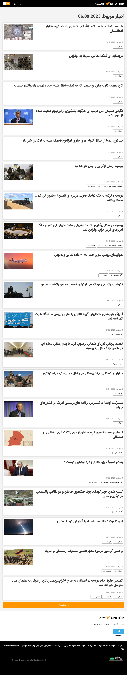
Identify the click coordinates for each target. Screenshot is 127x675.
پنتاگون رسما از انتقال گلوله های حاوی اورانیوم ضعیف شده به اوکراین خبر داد (72, 141)
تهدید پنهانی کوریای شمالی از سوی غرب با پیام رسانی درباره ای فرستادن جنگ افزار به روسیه (82, 346)
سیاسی (108, 571)
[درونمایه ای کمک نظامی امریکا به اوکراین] (18, 62)
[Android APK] (116, 659)
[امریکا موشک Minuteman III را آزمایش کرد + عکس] (18, 527)
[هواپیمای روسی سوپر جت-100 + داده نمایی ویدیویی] (18, 261)
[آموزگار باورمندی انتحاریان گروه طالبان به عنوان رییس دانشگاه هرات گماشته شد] (18, 320)
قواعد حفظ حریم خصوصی (74, 645)
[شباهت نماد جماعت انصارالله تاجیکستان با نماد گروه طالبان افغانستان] (18, 32)
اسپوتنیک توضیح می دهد (113, 482)
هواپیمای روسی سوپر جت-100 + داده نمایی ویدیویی (88, 255)
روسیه (109, 596)
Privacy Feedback (11, 646)
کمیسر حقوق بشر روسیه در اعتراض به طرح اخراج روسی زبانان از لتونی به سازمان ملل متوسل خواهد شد (67, 583)
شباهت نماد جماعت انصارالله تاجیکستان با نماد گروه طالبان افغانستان (84, 29)
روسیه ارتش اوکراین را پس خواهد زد (99, 166)
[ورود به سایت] (21, 3)
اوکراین (94, 482)
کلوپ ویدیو (118, 275)
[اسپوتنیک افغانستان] (116, 6)
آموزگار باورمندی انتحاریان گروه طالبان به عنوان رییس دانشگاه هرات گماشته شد (79, 317)
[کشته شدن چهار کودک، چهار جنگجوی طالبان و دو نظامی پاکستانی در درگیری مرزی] (18, 498)
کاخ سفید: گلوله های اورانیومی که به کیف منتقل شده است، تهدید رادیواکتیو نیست (68, 85)
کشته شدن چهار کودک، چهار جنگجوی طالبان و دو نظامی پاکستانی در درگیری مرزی (79, 494)
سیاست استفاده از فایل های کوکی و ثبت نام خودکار (41, 645)
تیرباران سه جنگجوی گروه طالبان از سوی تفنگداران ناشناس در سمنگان (83, 435)
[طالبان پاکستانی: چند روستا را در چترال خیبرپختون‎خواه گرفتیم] (18, 379)
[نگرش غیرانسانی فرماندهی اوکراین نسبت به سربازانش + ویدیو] (18, 290)
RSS (122, 649)
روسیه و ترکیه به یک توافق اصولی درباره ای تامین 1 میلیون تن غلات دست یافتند (79, 198)
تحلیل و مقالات (97, 624)
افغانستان (118, 334)
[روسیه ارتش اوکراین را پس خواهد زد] (18, 172)
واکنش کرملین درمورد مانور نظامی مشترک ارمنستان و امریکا (84, 551)
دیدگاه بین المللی (116, 364)
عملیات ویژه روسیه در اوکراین (112, 186)
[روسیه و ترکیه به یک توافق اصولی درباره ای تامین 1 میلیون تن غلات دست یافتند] (18, 201)
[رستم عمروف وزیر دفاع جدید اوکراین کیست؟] (18, 468)
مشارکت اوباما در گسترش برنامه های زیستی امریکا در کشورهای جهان (81, 405)
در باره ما (121, 645)
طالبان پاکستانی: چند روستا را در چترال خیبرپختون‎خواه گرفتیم (83, 373)
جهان (120, 46)
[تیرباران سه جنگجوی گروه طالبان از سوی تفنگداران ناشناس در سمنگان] (18, 438)
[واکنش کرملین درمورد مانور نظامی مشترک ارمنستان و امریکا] (18, 557)
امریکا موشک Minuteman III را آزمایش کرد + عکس (90, 521)
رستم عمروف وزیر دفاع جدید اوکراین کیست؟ (93, 462)
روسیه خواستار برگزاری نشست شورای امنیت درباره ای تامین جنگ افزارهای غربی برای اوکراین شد (80, 228)
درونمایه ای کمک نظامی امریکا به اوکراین (96, 56)
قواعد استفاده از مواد (107, 645)
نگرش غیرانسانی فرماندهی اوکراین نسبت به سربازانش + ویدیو (82, 284)
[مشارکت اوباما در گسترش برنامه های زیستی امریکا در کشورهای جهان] (18, 409)
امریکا (109, 541)
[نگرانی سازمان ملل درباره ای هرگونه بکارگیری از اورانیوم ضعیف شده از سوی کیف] (18, 117)
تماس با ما (92, 646)
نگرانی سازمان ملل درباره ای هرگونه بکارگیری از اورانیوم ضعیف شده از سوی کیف (79, 113)
